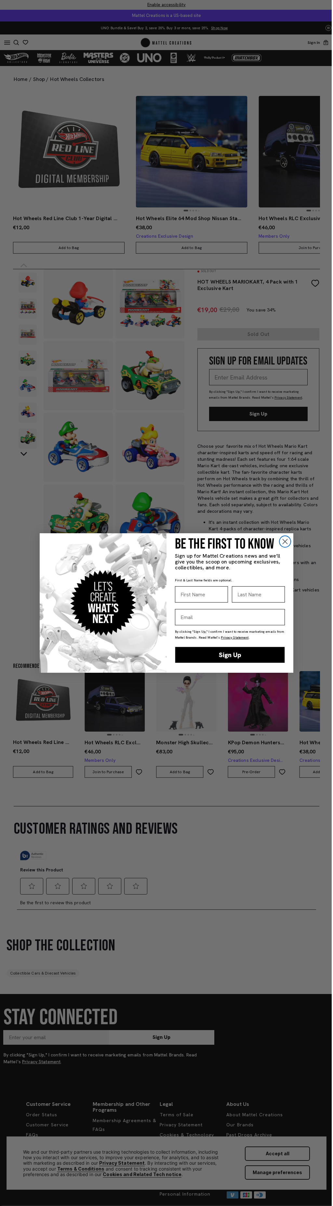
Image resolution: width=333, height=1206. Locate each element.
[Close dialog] (285, 541)
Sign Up (230, 655)
